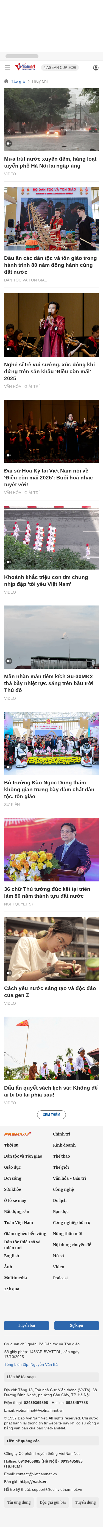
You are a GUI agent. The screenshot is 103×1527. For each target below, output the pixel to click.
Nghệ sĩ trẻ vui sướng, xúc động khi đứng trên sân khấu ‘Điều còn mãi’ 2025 (49, 371)
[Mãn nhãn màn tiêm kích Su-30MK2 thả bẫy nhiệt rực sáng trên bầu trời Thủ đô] (51, 637)
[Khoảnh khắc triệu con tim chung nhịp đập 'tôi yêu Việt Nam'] (51, 537)
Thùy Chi (40, 81)
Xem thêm (51, 1115)
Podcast (60, 1277)
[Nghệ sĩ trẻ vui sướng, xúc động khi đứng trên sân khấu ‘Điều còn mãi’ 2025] (51, 325)
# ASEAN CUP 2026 (60, 68)
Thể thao (61, 1156)
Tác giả (18, 81)
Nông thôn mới (67, 1233)
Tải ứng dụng (19, 1502)
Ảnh (8, 1266)
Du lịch (59, 1200)
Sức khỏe (12, 1189)
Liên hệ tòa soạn (21, 1377)
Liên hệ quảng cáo (23, 1440)
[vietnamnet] (25, 71)
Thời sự (11, 1145)
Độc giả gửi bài (53, 1502)
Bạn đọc (60, 1211)
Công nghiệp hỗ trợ (71, 1222)
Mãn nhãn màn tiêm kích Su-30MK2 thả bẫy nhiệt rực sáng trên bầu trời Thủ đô (48, 683)
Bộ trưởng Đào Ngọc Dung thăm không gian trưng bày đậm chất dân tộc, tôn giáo (49, 789)
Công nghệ (63, 1189)
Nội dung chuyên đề (72, 1244)
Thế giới (61, 1167)
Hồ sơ (58, 1255)
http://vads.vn (34, 1481)
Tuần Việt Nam (18, 1222)
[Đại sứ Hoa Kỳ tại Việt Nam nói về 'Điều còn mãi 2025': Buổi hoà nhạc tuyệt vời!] (51, 431)
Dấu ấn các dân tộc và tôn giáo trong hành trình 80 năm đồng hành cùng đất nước (50, 265)
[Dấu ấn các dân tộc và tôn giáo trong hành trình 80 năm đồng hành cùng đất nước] (51, 218)
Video (10, 174)
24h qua (11, 1288)
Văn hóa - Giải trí (22, 386)
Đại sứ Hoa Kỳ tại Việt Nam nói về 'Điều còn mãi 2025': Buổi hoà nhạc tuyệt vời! (48, 477)
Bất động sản (16, 1211)
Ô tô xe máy (15, 1200)
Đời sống (12, 1178)
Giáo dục (12, 1167)
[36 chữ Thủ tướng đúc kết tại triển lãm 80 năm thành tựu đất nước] (51, 849)
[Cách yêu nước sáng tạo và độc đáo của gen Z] (51, 949)
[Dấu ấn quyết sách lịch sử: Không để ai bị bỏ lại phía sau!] (51, 1048)
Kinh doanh (64, 1145)
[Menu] (7, 67)
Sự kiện (12, 804)
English (11, 1255)
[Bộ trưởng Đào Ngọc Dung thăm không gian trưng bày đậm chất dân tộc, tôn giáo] (51, 743)
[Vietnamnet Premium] (18, 1136)
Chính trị (61, 1134)
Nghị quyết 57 (19, 904)
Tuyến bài (26, 1325)
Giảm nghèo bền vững (25, 1233)
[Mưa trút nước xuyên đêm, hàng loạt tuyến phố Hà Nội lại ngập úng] (51, 119)
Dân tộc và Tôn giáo (26, 280)
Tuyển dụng (85, 1502)
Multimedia (15, 1277)
